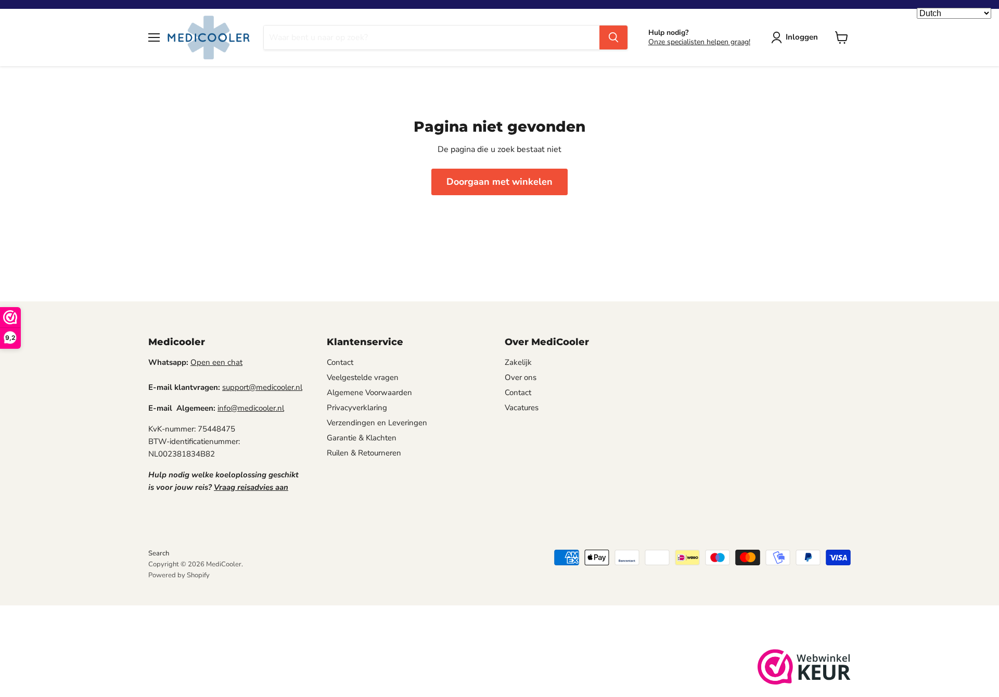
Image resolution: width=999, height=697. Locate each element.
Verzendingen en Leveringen (377, 422)
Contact (340, 362)
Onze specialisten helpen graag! (699, 42)
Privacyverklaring (357, 407)
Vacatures (522, 407)
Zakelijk (518, 362)
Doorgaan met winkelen (499, 181)
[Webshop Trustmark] (804, 669)
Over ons (520, 377)
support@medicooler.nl (262, 387)
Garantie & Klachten (361, 438)
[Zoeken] (613, 37)
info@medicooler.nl (250, 408)
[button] (796, 37)
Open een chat (216, 362)
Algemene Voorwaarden (369, 392)
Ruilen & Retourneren (364, 453)
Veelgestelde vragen (363, 377)
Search (158, 553)
